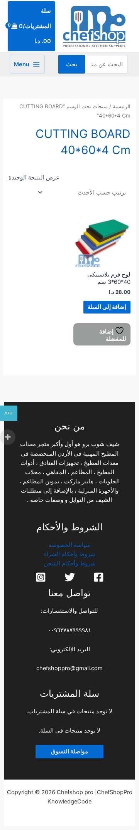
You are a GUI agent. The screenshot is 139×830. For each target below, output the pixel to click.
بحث (71, 64)
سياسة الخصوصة (70, 545)
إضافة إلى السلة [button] (107, 306)
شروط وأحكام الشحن (70, 563)
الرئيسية (122, 106)
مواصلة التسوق (69, 751)
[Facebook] (98, 577)
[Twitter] (69, 577)
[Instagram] (41, 577)
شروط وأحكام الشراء (69, 554)
